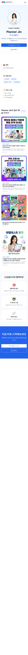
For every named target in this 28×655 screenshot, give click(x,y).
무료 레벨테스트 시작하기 (14, 45)
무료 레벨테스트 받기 (14, 346)
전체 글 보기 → (23, 111)
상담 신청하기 (14, 49)
